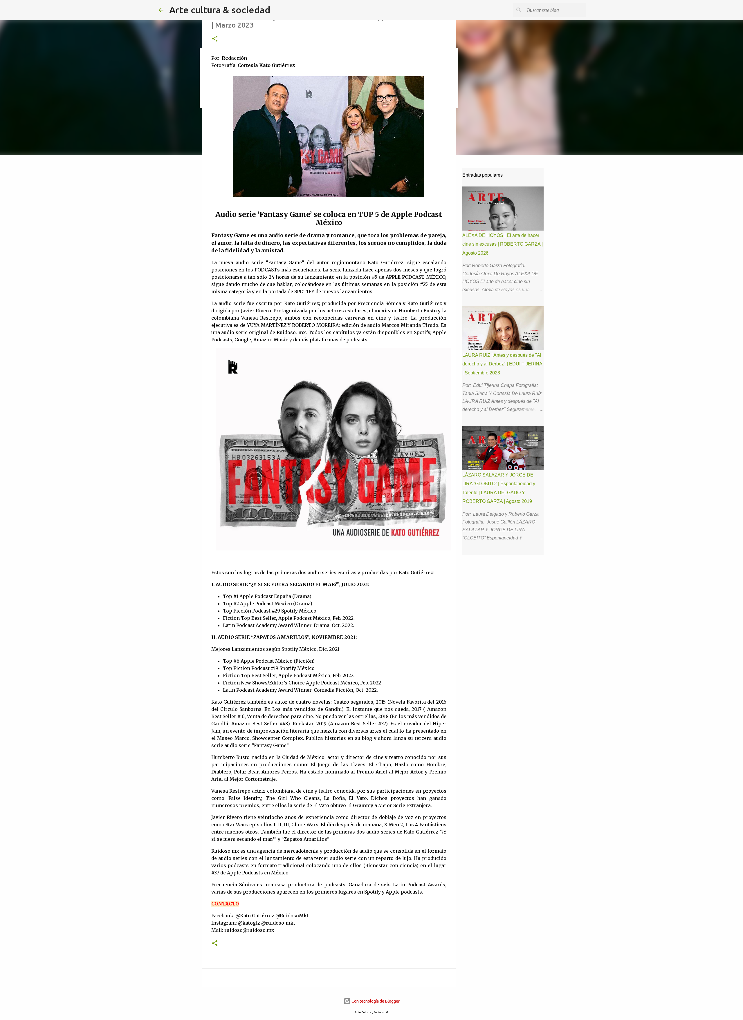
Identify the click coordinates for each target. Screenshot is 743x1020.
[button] (214, 39)
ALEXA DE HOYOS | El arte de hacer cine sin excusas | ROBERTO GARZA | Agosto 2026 (502, 244)
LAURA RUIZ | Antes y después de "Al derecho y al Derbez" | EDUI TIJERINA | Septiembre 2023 (502, 364)
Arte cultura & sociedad (219, 10)
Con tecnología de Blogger (375, 1001)
